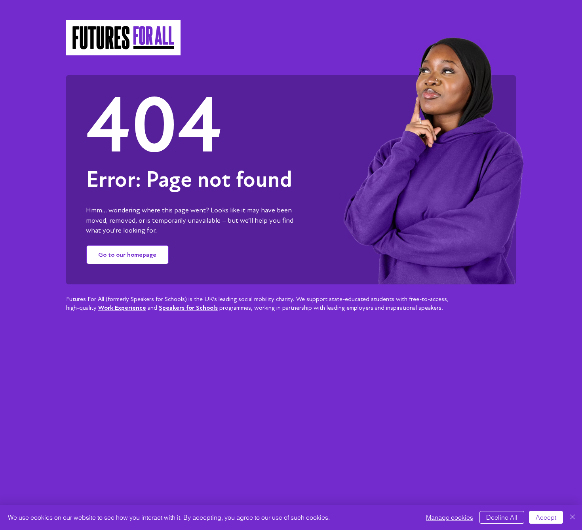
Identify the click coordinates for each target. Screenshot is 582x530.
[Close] (572, 517)
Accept (546, 517)
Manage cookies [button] (449, 517)
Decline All (501, 517)
